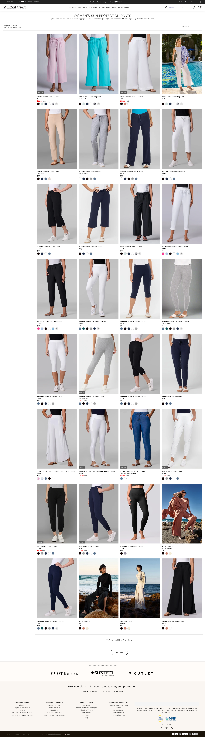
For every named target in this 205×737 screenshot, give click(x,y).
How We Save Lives (188, 2)
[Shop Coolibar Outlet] (141, 673)
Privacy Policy (118, 710)
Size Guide (86, 715)
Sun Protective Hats (54, 712)
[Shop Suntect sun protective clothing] (102, 673)
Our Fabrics (86, 712)
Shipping (22, 705)
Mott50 (36, 2)
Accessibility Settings (54, 734)
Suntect (28, 2)
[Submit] (166, 7)
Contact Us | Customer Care (22, 715)
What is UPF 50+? (86, 710)
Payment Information (22, 707)
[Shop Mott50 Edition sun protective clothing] (64, 673)
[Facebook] (161, 728)
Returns (22, 710)
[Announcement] (107, 2)
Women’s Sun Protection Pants (102, 16)
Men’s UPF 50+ (54, 707)
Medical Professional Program (86, 707)
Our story (86, 705)
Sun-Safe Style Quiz (89, 691)
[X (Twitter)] (172, 727)
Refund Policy (118, 712)
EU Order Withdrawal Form (22, 712)
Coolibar (20, 2)
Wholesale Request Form (118, 705)
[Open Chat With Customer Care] (200, 2)
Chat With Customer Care (113, 691)
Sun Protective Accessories (54, 715)
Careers (118, 707)
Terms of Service (118, 715)
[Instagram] (166, 727)
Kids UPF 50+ (54, 710)
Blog (86, 717)
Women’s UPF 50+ (54, 705)
